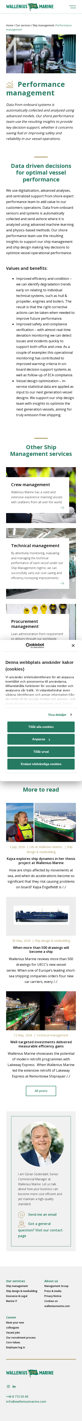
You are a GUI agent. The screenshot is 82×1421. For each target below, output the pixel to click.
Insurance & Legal (16, 1296)
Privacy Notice (52, 1296)
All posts (41, 1091)
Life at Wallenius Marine (45, 847)
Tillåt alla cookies (41, 727)
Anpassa (38, 739)
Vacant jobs (13, 1332)
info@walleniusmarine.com (26, 1401)
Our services (23, 25)
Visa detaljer (57, 714)
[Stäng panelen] (73, 645)
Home (9, 25)
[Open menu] (72, 6)
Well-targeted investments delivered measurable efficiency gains (41, 1044)
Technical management (52, 1035)
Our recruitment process (21, 1337)
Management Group (56, 1286)
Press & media (52, 1291)
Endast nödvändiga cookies (41, 764)
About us (51, 1281)
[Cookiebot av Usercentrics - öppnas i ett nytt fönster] (25, 645)
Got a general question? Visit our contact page (40, 1229)
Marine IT (11, 1301)
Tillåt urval (41, 751)
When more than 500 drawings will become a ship (41, 949)
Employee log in (15, 1347)
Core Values (13, 1342)
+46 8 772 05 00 (17, 1396)
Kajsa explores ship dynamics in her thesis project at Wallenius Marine (41, 860)
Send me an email (42, 1214)
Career (11, 1317)
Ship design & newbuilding (52, 941)
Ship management (43, 25)
